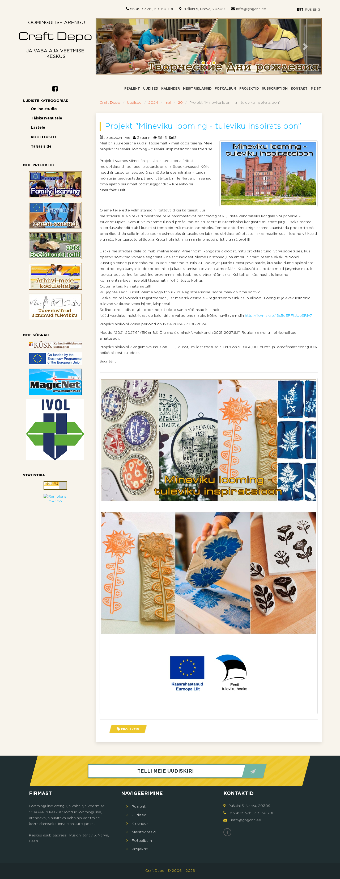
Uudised (150, 88)
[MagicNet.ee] (55, 382)
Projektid (249, 88)
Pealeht (132, 88)
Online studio (44, 109)
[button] (113, 46)
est (300, 9)
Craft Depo (110, 102)
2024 (153, 102)
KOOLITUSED (43, 137)
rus (308, 9)
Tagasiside (41, 146)
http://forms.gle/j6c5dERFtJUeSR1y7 (278, 315)
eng (316, 9)
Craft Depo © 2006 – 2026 (170, 870)
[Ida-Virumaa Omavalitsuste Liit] (55, 429)
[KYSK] (55, 344)
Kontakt (299, 88)
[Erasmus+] (55, 358)
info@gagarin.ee (251, 9)
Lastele (38, 127)
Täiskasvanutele (46, 118)
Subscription (275, 88)
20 (180, 102)
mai (168, 102)
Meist (316, 88)
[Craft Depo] (55, 41)
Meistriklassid (197, 88)
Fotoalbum (225, 88)
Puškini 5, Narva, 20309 (204, 9)
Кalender (170, 88)
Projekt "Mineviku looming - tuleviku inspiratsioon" (203, 126)
